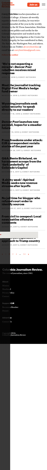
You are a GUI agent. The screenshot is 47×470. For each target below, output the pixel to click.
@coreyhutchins (31, 47)
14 (24, 254)
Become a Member (10, 307)
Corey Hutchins (27, 77)
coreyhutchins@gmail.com (27, 50)
